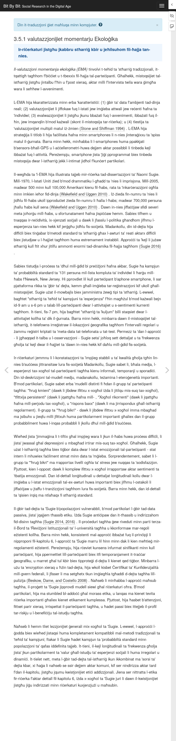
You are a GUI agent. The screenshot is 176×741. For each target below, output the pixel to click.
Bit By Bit (37, 6)
